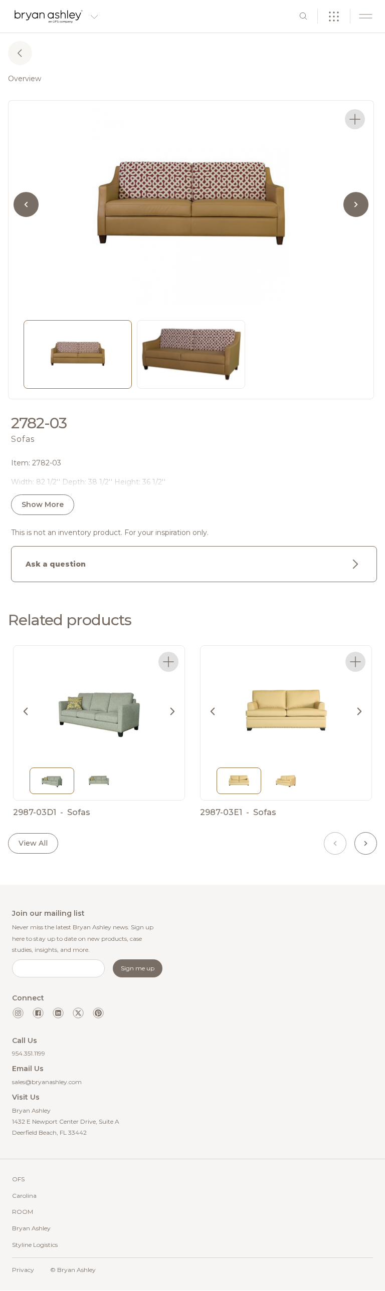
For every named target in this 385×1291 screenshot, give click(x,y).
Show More (43, 504)
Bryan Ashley (31, 1228)
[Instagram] (18, 1013)
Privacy (23, 1269)
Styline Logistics (35, 1244)
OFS (18, 1179)
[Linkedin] (58, 1013)
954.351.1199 (28, 1053)
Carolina (24, 1195)
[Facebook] (38, 1013)
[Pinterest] (98, 1013)
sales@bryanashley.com (47, 1082)
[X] (78, 1013)
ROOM (22, 1211)
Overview (24, 78)
